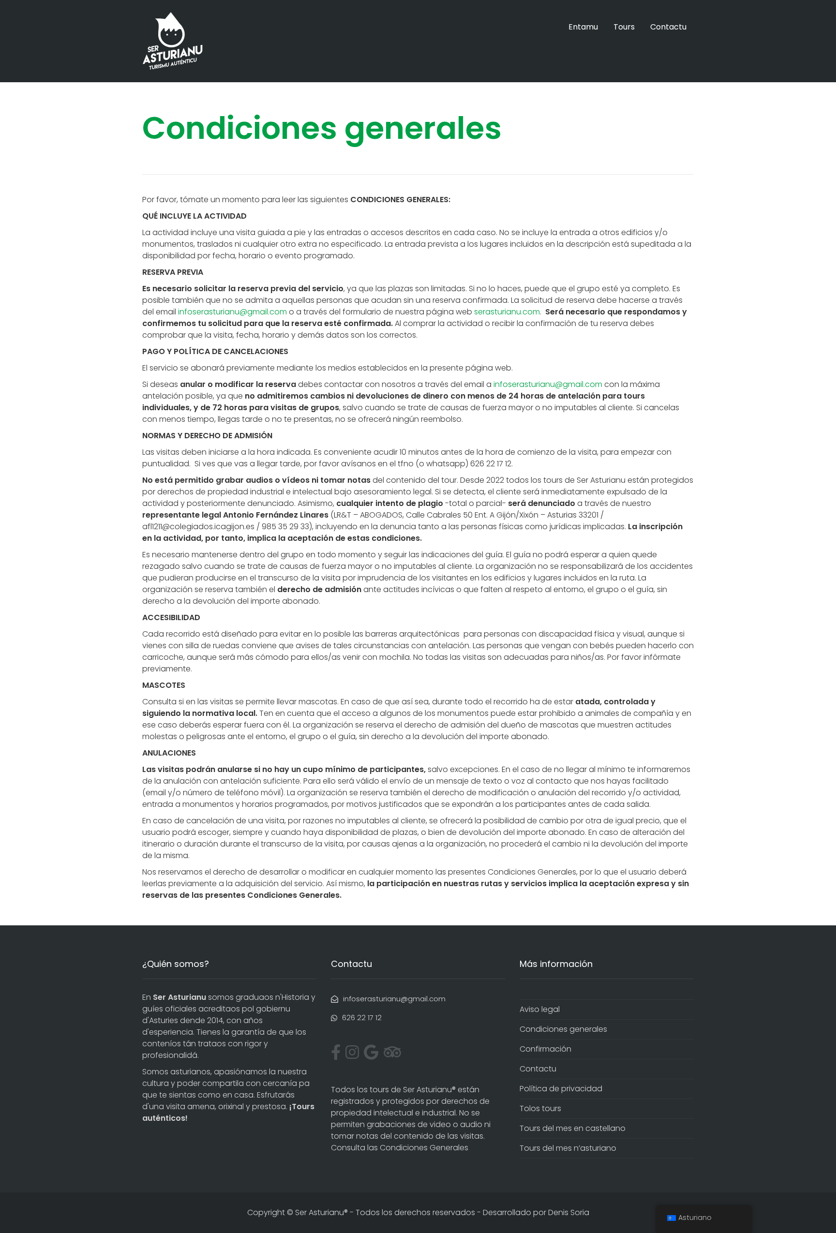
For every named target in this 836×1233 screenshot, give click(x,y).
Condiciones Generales (424, 1147)
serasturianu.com (507, 311)
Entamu (583, 26)
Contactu (668, 26)
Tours (624, 26)
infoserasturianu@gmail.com (232, 311)
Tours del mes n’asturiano (568, 1148)
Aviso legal (540, 1009)
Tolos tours (540, 1108)
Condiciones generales (563, 1029)
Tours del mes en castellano (573, 1128)
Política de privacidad (561, 1088)
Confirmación (545, 1049)
